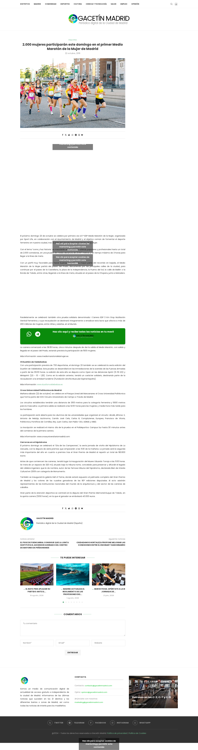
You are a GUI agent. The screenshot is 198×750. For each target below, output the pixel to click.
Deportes (65, 4)
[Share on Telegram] (76, 135)
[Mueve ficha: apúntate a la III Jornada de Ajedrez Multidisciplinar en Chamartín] (108, 574)
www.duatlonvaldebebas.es (50, 384)
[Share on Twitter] (66, 135)
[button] (24, 583)
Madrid (37, 4)
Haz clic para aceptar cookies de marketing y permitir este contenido (72, 144)
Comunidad (50, 4)
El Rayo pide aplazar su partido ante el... (38, 590)
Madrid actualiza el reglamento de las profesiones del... (73, 591)
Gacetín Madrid (45, 518)
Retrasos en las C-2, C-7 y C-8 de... (151, 698)
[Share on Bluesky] (82, 135)
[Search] (171, 4)
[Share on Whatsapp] (72, 135)
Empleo (123, 4)
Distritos (25, 4)
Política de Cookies (137, 733)
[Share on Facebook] (62, 135)
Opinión (135, 4)
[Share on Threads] (79, 135)
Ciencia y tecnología (96, 4)
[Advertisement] (74, 210)
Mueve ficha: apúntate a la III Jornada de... (109, 590)
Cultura (78, 4)
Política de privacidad (117, 733)
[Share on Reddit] (69, 135)
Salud (113, 4)
